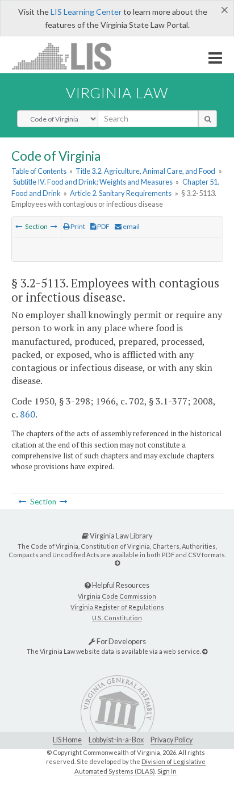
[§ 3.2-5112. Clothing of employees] (18, 226)
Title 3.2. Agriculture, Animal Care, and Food (145, 171)
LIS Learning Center (86, 11)
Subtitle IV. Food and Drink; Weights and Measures (93, 181)
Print (77, 226)
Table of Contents (38, 171)
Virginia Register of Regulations (117, 607)
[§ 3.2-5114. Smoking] (54, 226)
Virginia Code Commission (117, 596)
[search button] (207, 118)
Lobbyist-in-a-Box (116, 740)
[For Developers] (204, 651)
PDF (103, 226)
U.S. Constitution (117, 617)
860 (27, 414)
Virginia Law (117, 92)
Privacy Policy (172, 740)
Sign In (167, 771)
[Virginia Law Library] (117, 562)
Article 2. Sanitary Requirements (121, 193)
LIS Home (67, 740)
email (131, 226)
